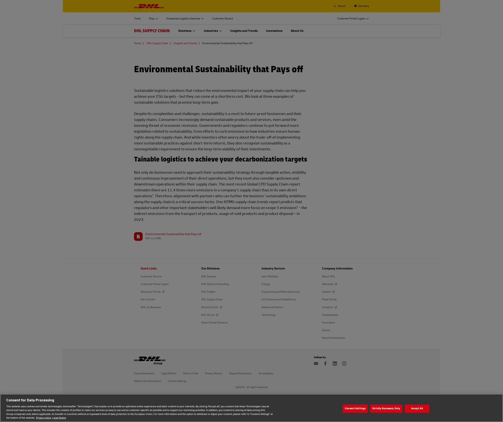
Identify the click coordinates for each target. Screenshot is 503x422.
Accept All (417, 408)
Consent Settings (355, 408)
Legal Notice (59, 417)
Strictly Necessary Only (386, 408)
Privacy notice (43, 417)
